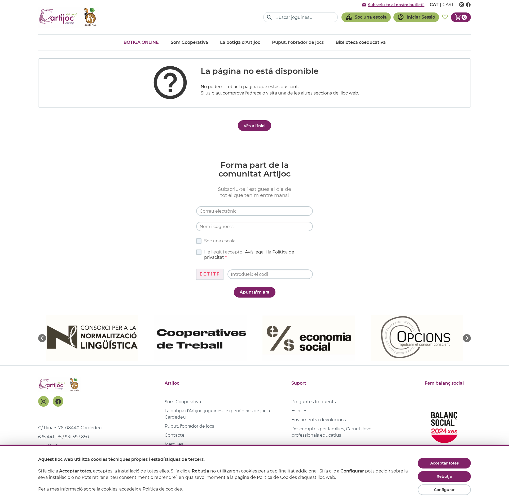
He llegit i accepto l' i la (249, 255)
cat (434, 4)
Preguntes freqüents (313, 401)
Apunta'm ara (255, 292)
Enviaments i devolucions (318, 419)
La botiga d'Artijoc (240, 42)
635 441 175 (50, 436)
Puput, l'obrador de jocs (189, 426)
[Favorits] (445, 17)
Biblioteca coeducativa (361, 42)
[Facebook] (58, 401)
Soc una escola (219, 240)
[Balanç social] (444, 425)
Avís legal (255, 252)
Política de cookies (162, 489)
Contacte (175, 435)
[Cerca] (269, 17)
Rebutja (444, 476)
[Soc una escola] (366, 17)
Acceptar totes (444, 463)
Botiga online (141, 42)
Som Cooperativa (189, 42)
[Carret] (461, 17)
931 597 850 (77, 436)
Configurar (444, 489)
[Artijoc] (68, 17)
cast (448, 4)
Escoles (299, 410)
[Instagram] (43, 401)
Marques (174, 444)
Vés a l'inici (254, 125)
